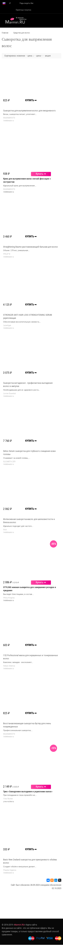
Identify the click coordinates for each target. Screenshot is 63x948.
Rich (5, 530)
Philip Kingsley (9, 598)
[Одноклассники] (52, 880)
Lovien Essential (9, 393)
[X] (59, 880)
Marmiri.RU (19, 924)
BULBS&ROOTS (9, 118)
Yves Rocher (8, 799)
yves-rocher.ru (8, 801)
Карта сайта (31, 924)
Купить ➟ (41, 173)
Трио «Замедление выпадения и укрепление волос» (27, 791)
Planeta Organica (9, 870)
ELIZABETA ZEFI (9, 461)
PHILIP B (6, 254)
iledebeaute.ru (8, 192)
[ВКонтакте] (48, 880)
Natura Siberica (9, 666)
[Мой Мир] (55, 880)
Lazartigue (7, 325)
